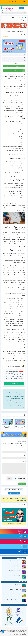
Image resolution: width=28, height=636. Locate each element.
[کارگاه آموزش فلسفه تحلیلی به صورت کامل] (20, 422)
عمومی (16, 18)
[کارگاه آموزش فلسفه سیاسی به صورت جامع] (8, 422)
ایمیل (24, 455)
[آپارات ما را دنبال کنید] (25, 542)
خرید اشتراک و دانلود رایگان (12, 70)
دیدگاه (24, 461)
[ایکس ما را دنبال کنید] (25, 547)
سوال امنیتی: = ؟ (19, 478)
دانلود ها (21, 18)
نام (25, 449)
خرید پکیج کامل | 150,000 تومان (14, 66)
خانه (25, 18)
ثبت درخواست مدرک (14, 383)
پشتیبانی (17, 634)
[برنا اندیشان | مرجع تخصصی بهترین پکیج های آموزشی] (7, 8)
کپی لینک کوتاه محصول (14, 493)
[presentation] (2, 424)
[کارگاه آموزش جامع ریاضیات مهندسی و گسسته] (14, 46)
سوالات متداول (12, 634)
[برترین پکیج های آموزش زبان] (14, 25)
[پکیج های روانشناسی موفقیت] (14, 434)
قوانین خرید (22, 634)
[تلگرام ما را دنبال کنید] (25, 537)
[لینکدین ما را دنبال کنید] (25, 552)
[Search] (2, 13)
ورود (25, 634)
